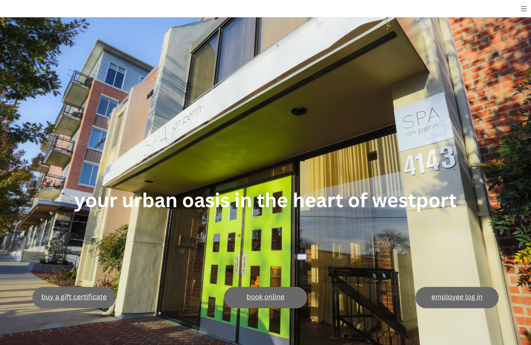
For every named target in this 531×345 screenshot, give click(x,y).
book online (265, 296)
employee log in (457, 296)
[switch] (523, 8)
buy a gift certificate (74, 296)
